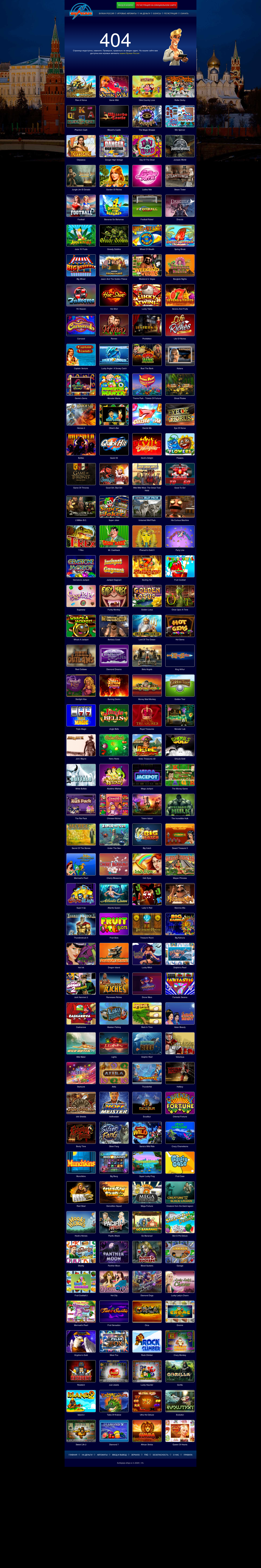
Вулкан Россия (106, 13)
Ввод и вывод (119, 1454)
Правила (188, 1454)
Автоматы (102, 1454)
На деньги (145, 13)
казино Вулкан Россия (129, 53)
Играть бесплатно (81, 86)
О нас (176, 1454)
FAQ (146, 1454)
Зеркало (135, 1454)
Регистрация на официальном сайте (156, 5)
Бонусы (157, 13)
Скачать (185, 13)
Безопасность (160, 1454)
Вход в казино (125, 5)
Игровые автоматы (127, 13)
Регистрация (170, 13)
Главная (73, 1454)
